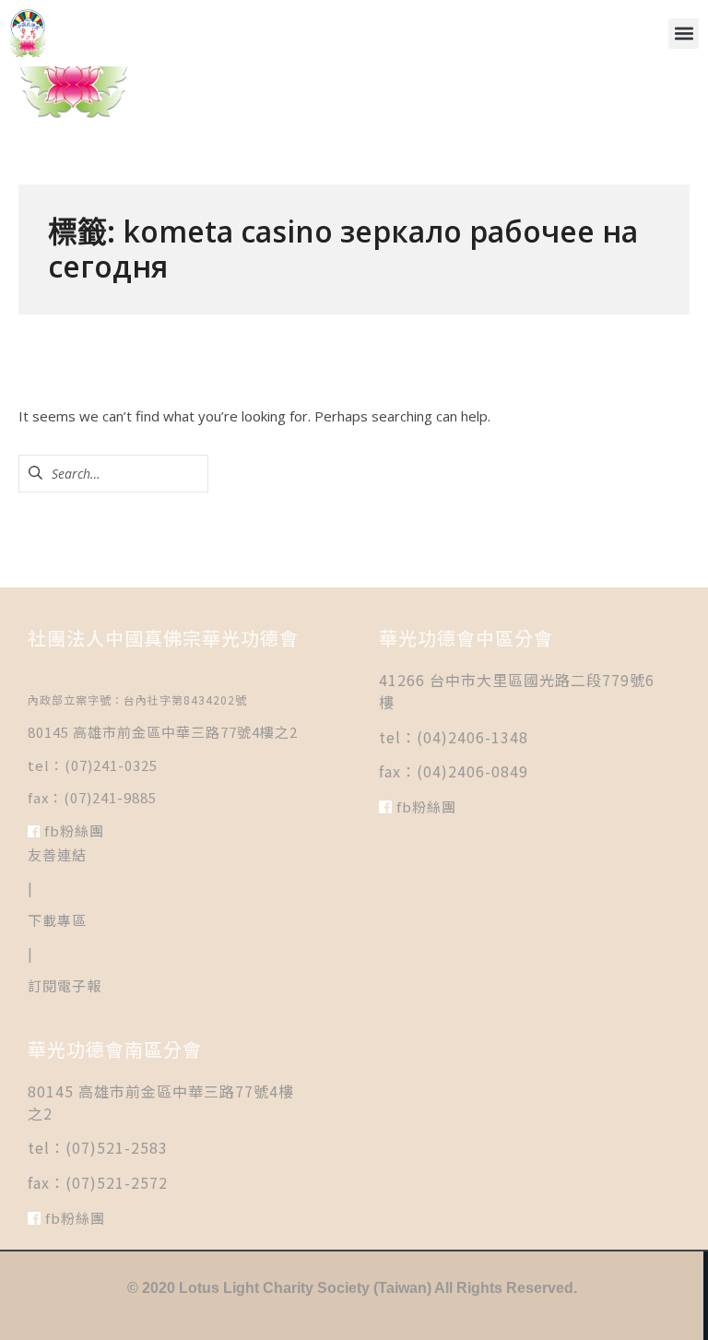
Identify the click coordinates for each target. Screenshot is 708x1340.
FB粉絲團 (72, 830)
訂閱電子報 (64, 985)
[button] (683, 33)
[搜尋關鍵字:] (113, 473)
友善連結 (57, 854)
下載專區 (57, 920)
